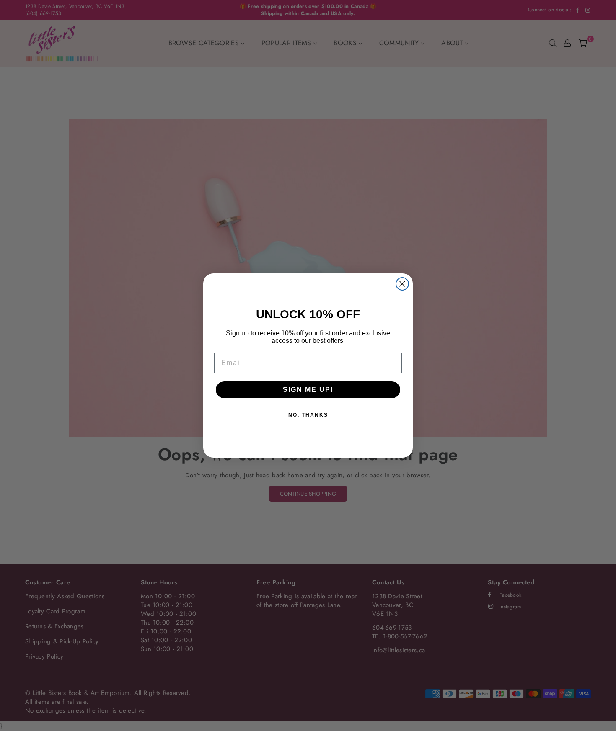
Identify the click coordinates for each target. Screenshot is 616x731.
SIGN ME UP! (308, 389)
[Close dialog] (402, 284)
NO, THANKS (308, 415)
